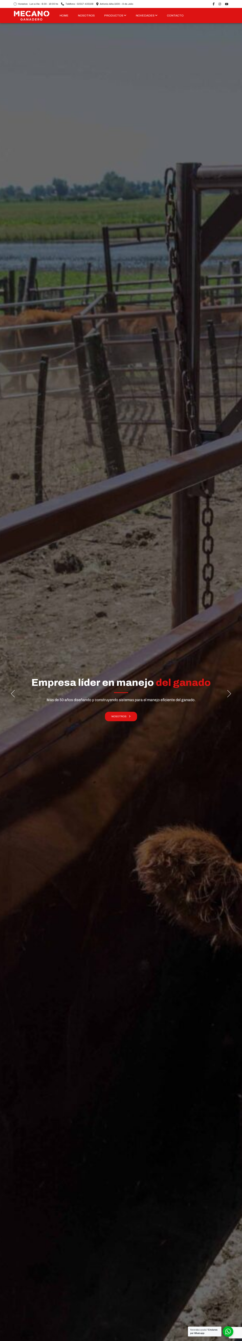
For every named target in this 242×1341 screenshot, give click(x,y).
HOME (64, 15)
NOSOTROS (86, 15)
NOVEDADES (145, 15)
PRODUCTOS (114, 15)
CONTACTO (175, 15)
